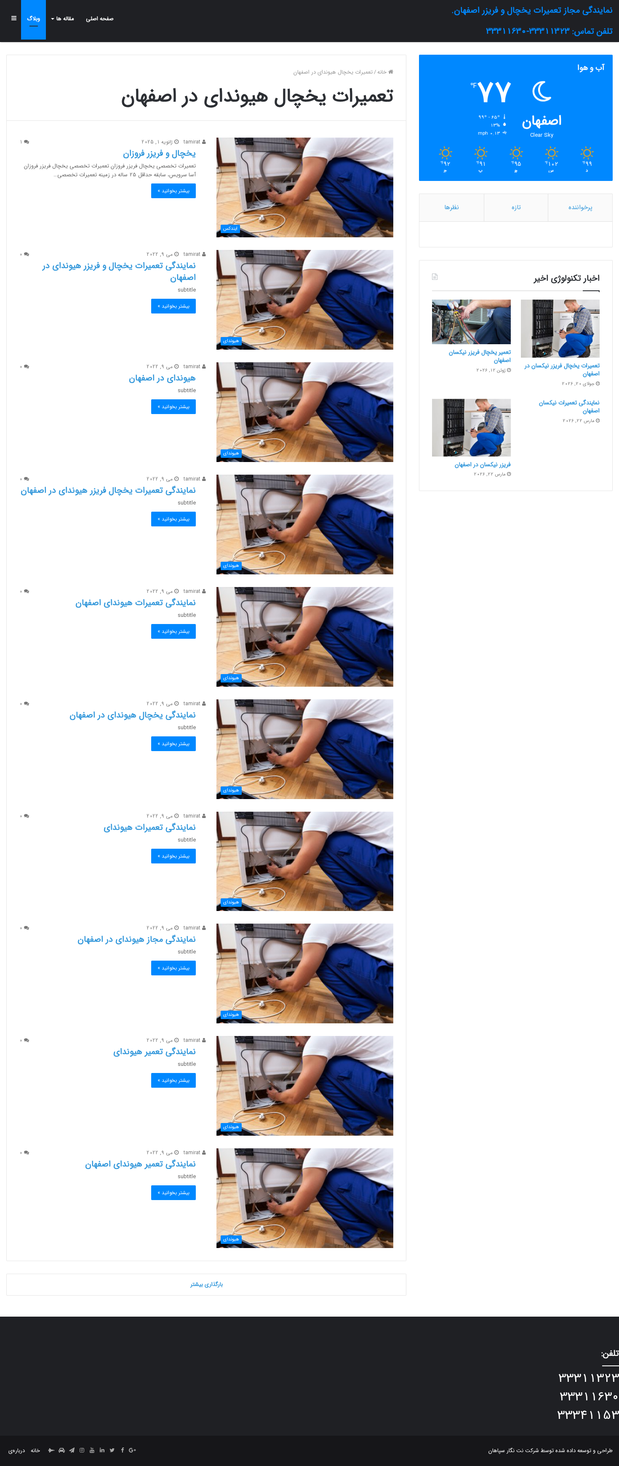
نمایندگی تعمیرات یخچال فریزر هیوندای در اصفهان (108, 490)
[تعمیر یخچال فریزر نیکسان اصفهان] (471, 322)
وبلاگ (33, 18)
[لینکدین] (102, 1451)
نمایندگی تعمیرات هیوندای (150, 827)
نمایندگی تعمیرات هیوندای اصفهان (135, 602)
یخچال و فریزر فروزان (159, 153)
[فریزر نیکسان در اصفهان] (471, 428)
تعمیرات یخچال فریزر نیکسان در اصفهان (562, 370)
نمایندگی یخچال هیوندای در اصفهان (132, 715)
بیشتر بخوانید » (173, 191)
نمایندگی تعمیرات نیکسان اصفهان (569, 407)
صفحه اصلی (100, 18)
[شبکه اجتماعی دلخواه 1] (61, 1451)
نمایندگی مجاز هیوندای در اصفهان (136, 939)
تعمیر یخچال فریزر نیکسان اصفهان (480, 356)
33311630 (589, 1397)
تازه (516, 207)
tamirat (193, 142)
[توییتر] (112, 1451)
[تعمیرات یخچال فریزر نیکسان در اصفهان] (560, 328)
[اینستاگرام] (82, 1451)
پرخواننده (580, 207)
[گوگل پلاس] (132, 1451)
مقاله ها (65, 18)
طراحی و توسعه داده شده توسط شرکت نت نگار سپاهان (550, 1450)
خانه (382, 72)
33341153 (588, 1416)
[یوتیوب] (92, 1451)
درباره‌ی (16, 1450)
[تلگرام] (72, 1451)
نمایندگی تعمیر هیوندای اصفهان (140, 1164)
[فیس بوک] (122, 1451)
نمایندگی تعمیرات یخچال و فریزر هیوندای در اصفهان (119, 271)
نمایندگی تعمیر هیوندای (154, 1051)
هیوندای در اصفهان (162, 378)
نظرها (451, 207)
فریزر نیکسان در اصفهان (483, 464)
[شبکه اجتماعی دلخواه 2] (51, 1451)
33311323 (588, 1379)
